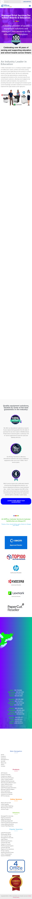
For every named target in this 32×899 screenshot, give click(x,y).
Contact (3, 766)
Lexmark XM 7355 (5, 842)
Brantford (12, 694)
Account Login (5, 809)
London (12, 721)
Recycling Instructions (6, 807)
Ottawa (12, 705)
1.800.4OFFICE (27, 1)
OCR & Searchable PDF (7, 821)
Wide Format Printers (6, 786)
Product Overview (5, 774)
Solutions (3, 758)
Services (3, 761)
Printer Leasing (5, 850)
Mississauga (12, 692)
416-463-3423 (19, 719)
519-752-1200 (19, 694)
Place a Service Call (6, 802)
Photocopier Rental (6, 834)
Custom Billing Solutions (7, 824)
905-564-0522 (20, 692)
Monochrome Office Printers (8, 782)
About (2, 764)
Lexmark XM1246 (5, 847)
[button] (29, 5)
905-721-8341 (19, 701)
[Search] (2, 1)
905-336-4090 (19, 699)
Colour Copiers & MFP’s (7, 779)
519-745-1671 (19, 717)
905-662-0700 (20, 714)
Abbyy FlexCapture (6, 819)
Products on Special (6, 776)
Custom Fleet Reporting (7, 826)
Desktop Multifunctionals (7, 781)
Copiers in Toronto (6, 844)
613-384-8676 (19, 712)
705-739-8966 (18, 690)
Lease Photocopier (6, 832)
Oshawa (11, 701)
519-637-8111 (18, 721)
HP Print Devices (5, 796)
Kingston (12, 712)
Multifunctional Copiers (7, 846)
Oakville (11, 696)
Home (2, 754)
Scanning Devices (5, 791)
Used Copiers (4, 839)
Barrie (12, 690)
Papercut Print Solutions (7, 849)
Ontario (11, 723)
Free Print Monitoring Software (9, 822)
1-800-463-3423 (18, 723)
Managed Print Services (7, 816)
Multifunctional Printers (7, 778)
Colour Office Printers (6, 784)
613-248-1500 (18, 705)
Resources (3, 763)
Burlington (12, 699)
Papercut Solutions (6, 817)
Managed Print (5, 759)
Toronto (11, 719)
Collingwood (12, 703)
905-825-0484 (19, 696)
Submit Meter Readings (7, 806)
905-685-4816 (20, 710)
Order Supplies (5, 804)
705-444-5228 (20, 703)
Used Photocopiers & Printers (8, 787)
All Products (4, 773)
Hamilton (11, 708)
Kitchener (12, 717)
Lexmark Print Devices (6, 794)
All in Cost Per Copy (6, 836)
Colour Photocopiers (6, 854)
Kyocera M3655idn (6, 855)
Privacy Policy (16, 897)
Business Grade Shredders (7, 789)
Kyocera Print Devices (6, 792)
